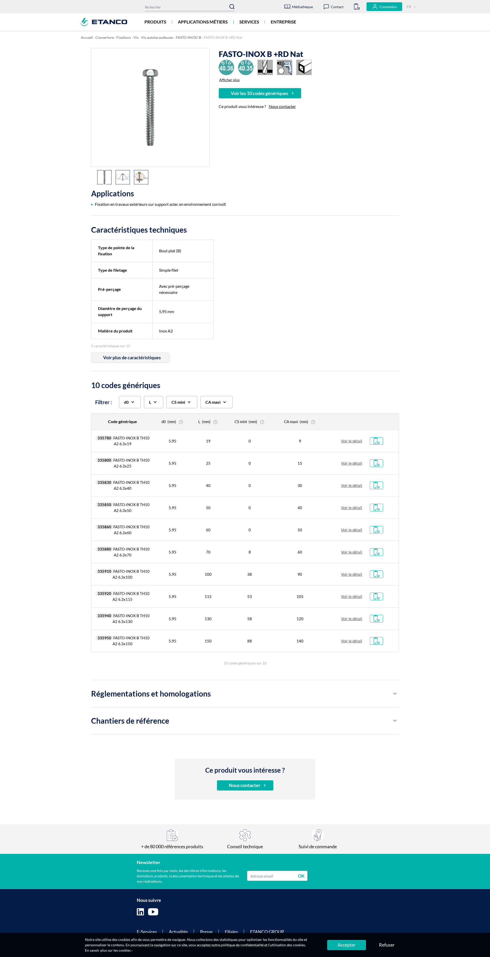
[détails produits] (395, 693)
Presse (206, 932)
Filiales (231, 932)
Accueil (87, 37)
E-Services (147, 932)
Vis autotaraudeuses (157, 37)
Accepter (347, 945)
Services (249, 22)
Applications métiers (203, 22)
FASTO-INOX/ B (188, 37)
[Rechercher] (232, 7)
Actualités (178, 932)
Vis (136, 37)
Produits (155, 22)
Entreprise (283, 22)
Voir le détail (351, 441)
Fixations (123, 37)
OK (301, 876)
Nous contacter (282, 106)
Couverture (104, 37)
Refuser (387, 945)
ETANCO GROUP (267, 932)
